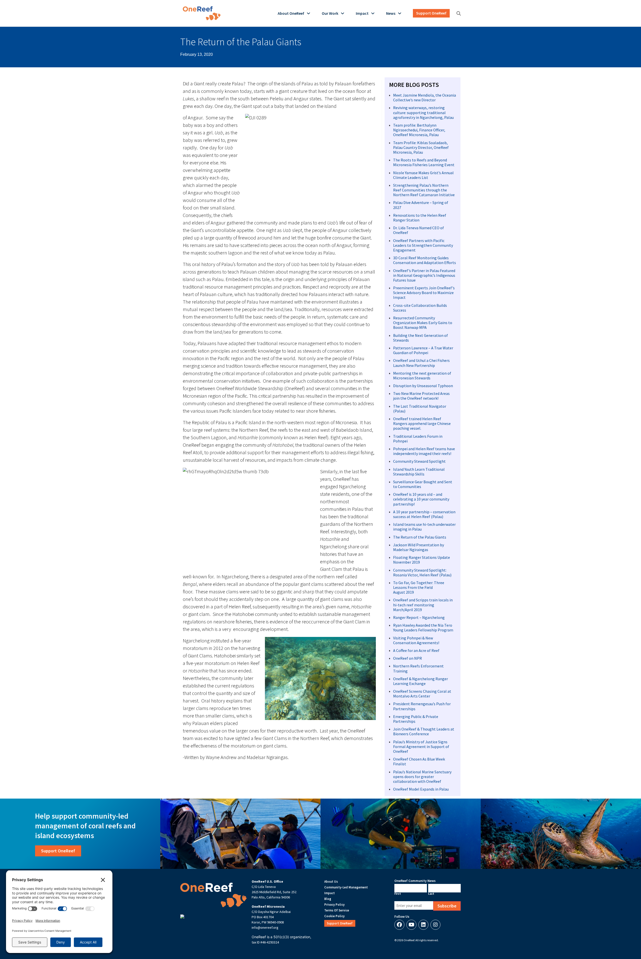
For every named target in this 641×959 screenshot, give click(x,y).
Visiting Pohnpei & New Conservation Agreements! (416, 640)
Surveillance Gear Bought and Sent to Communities (422, 484)
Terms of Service (336, 910)
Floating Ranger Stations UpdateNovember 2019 (421, 560)
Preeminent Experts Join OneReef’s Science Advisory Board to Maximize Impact (424, 292)
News (390, 13)
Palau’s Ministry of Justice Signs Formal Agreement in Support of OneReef (421, 746)
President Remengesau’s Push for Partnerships (422, 706)
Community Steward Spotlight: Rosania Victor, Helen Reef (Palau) (422, 572)
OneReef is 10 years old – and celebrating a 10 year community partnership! (421, 499)
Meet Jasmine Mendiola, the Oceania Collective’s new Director (424, 97)
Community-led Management (346, 887)
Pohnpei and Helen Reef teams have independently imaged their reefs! (424, 451)
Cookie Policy (334, 916)
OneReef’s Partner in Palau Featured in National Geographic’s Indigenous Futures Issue (424, 275)
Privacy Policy (334, 904)
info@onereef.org (265, 927)
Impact (362, 13)
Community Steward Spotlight (419, 461)
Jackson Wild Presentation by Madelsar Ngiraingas (418, 547)
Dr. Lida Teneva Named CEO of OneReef (418, 230)
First (397, 893)
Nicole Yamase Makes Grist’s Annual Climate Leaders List (423, 175)
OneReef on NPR (407, 658)
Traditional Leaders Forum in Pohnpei (417, 438)
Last (431, 893)
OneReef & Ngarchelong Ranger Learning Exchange (420, 681)
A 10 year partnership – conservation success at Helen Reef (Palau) (424, 514)
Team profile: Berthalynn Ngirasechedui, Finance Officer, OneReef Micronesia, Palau (419, 130)
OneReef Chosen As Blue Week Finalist (419, 761)
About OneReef (291, 13)
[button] (459, 14)
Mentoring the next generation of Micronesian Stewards (422, 375)
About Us (331, 881)
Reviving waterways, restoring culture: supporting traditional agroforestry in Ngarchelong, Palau (423, 112)
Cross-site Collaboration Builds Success (420, 308)
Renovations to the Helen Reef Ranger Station (419, 217)
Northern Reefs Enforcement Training (418, 668)
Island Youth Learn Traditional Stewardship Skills (419, 471)
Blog (327, 899)
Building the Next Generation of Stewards (420, 338)
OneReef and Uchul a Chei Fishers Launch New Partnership (421, 363)
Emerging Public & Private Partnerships (415, 719)
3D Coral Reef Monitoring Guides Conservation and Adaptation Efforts (424, 260)
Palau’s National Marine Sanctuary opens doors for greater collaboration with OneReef (422, 776)
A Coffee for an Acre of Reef (416, 650)
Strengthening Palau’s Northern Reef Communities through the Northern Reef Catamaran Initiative (424, 190)
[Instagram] (435, 925)
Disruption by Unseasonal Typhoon (423, 385)
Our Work (330, 13)
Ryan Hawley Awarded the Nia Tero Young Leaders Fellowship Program (423, 627)
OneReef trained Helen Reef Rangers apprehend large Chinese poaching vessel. (422, 423)
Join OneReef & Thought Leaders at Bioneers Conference (423, 731)
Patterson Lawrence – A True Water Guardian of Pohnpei (423, 350)
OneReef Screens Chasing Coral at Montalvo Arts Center (422, 693)
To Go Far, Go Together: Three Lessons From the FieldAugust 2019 (418, 587)
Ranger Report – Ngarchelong (419, 617)
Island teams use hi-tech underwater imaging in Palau (424, 527)
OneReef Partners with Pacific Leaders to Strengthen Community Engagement (423, 245)
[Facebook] (399, 925)
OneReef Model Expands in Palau (421, 789)
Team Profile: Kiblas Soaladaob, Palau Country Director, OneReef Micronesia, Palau (421, 147)
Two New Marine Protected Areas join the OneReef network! (421, 396)
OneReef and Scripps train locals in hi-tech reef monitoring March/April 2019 (423, 604)
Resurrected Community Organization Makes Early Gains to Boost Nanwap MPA (422, 322)
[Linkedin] (423, 925)
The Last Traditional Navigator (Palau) (419, 408)
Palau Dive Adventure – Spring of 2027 (420, 205)
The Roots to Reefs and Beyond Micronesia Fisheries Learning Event (423, 162)
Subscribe (446, 906)
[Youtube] (411, 925)
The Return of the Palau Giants (419, 537)
